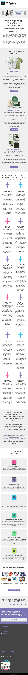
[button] (26, 3)
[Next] (24, 582)
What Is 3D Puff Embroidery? (14, 583)
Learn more (14, 90)
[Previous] (3, 582)
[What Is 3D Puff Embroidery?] (14, 576)
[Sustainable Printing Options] (14, 551)
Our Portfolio (12, 433)
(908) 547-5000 (5, 631)
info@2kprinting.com (5, 633)
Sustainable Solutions (14, 555)
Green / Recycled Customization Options (13, 438)
